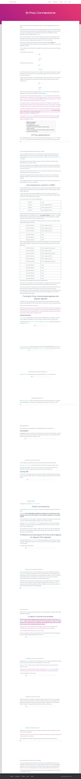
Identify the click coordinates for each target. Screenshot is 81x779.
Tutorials (23, 776)
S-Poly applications (31, 123)
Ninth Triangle (25, 374)
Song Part (24, 139)
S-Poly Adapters (30, 509)
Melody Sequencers (40, 157)
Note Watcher (23, 573)
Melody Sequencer (26, 400)
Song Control (54, 137)
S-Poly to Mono (28, 523)
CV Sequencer (46, 321)
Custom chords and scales (32, 131)
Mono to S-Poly (36, 523)
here (53, 428)
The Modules (17, 776)
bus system (42, 91)
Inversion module (50, 669)
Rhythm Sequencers (30, 157)
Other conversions (30, 128)
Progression (58, 346)
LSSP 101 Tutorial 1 (35, 321)
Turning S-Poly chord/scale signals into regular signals (38, 126)
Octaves (27, 661)
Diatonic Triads (42, 348)
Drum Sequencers (50, 157)
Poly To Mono (44, 95)
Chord (47, 374)
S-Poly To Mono (29, 115)
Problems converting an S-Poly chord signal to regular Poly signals (40, 129)
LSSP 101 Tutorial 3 (25, 346)
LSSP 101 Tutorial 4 (36, 503)
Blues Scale (25, 323)
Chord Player (24, 474)
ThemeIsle (70, 776)
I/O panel (38, 34)
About (28, 776)
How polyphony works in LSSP (33, 125)
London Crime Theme (26, 465)
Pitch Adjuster (24, 317)
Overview (11, 776)
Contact (32, 776)
